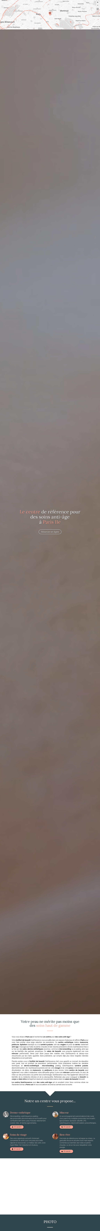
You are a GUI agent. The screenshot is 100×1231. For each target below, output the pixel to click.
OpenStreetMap (95, 28)
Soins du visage (18, 1135)
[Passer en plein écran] (97, 9)
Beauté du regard (81, 1193)
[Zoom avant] (97, 2)
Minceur (64, 1112)
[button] (50, 13)
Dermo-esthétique (20, 1112)
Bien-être (65, 1135)
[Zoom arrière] (97, 5)
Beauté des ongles (50, 1193)
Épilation (18, 1193)
